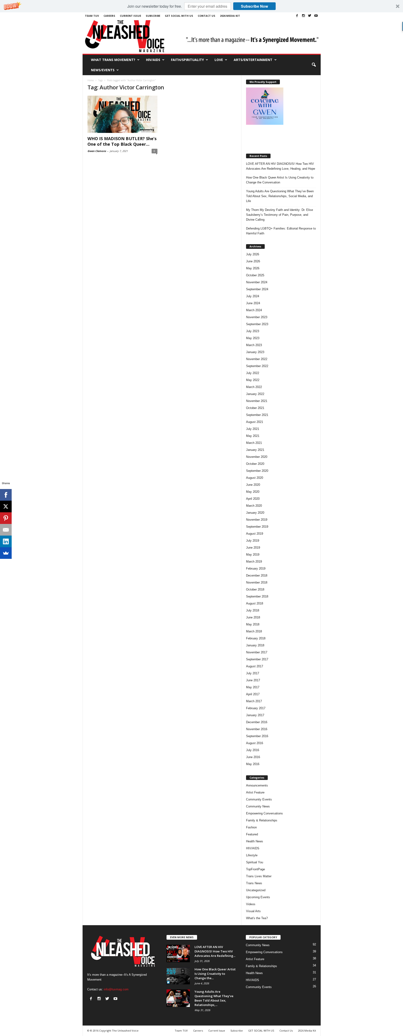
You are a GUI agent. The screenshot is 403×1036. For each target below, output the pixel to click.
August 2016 (254, 743)
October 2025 (255, 275)
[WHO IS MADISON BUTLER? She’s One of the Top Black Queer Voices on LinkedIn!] (122, 114)
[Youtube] (316, 15)
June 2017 (253, 680)
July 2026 (252, 254)
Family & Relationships (261, 820)
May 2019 (252, 554)
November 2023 (256, 317)
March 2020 (254, 505)
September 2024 (257, 289)
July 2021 (252, 429)
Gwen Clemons (96, 151)
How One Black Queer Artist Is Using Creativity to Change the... (215, 973)
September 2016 (257, 736)
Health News (254, 841)
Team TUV (92, 15)
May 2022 (252, 380)
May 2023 (252, 338)
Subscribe (153, 15)
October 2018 (255, 589)
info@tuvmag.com (116, 989)
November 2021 (256, 401)
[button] (201, 6)
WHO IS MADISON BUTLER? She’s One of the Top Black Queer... (121, 141)
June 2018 (253, 617)
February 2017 (255, 708)
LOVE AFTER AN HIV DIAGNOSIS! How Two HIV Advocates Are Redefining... (215, 951)
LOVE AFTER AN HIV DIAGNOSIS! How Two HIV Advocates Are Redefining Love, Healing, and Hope (280, 166)
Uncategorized (255, 890)
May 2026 (252, 268)
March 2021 (254, 443)
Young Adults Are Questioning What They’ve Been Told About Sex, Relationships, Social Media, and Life (280, 196)
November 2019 (256, 519)
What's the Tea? (257, 918)
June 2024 (253, 303)
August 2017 (254, 666)
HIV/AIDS (153, 59)
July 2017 (252, 673)
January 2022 (255, 394)
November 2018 (256, 582)
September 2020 (257, 470)
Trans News (254, 883)
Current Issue (130, 15)
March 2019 (254, 561)
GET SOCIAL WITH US (179, 15)
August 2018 (254, 603)
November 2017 (256, 652)
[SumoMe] (6, 553)
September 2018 (257, 596)
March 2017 (254, 701)
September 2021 (257, 415)
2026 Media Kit (230, 15)
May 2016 (252, 764)
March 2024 (254, 310)
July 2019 (252, 540)
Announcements (257, 785)
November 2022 (256, 359)
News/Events (103, 70)
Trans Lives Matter (258, 876)
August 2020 (254, 477)
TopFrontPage (255, 869)
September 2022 (257, 366)
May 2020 (252, 491)
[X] (6, 506)
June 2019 (253, 547)
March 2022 (254, 387)
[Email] (6, 530)
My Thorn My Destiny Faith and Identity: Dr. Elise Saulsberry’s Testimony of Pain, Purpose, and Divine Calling (279, 214)
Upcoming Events (258, 897)
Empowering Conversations (264, 813)
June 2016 (253, 757)
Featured (252, 834)
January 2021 (255, 450)
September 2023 (257, 324)
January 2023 (255, 352)
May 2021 (252, 436)
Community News (258, 806)
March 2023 (254, 345)
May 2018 (252, 624)
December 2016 (256, 722)
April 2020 (253, 498)
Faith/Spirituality (187, 59)
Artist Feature (255, 792)
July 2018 (252, 610)
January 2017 (255, 715)
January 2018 (255, 645)
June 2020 (253, 484)
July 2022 (252, 373)
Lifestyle (251, 855)
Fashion (251, 827)
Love (219, 59)
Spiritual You (254, 862)
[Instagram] (303, 15)
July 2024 (252, 296)
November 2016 (256, 729)
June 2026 (253, 261)
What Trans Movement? (113, 59)
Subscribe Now (254, 6)
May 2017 (252, 687)
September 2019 (257, 526)
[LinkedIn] (6, 541)
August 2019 (254, 533)
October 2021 (255, 408)
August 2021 (254, 422)
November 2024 (256, 282)
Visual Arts (253, 911)
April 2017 (253, 694)
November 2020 (256, 457)
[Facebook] (297, 15)
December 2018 (256, 575)
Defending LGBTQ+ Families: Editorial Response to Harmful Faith (281, 231)
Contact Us (206, 15)
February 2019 (255, 568)
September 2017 (257, 659)
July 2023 (252, 331)
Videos (250, 904)
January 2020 (255, 512)
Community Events (259, 799)
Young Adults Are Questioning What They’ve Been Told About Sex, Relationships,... (214, 998)
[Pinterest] (6, 518)
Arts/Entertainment (253, 59)
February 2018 (255, 638)
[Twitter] (310, 15)
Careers (109, 15)
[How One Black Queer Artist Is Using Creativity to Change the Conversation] (178, 976)
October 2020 (255, 464)
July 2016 (252, 750)
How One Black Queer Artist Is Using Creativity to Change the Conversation (279, 180)
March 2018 (254, 631)
